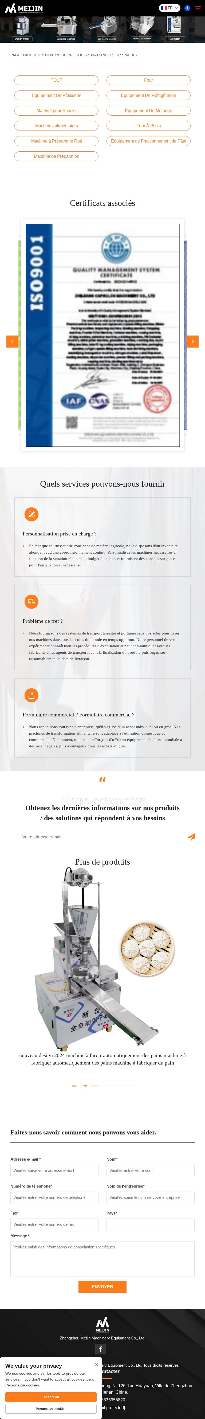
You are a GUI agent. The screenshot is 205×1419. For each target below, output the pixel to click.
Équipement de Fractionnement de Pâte (148, 141)
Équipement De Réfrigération (148, 95)
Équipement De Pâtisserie (56, 95)
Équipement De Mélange (148, 110)
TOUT (56, 80)
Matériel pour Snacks (114, 55)
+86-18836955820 (107, 1400)
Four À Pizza (148, 126)
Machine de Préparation (56, 156)
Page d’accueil (25, 55)
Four (148, 80)
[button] (12, 342)
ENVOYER (102, 1286)
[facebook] (187, 8)
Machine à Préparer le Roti (56, 141)
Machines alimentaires (56, 126)
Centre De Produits (66, 55)
